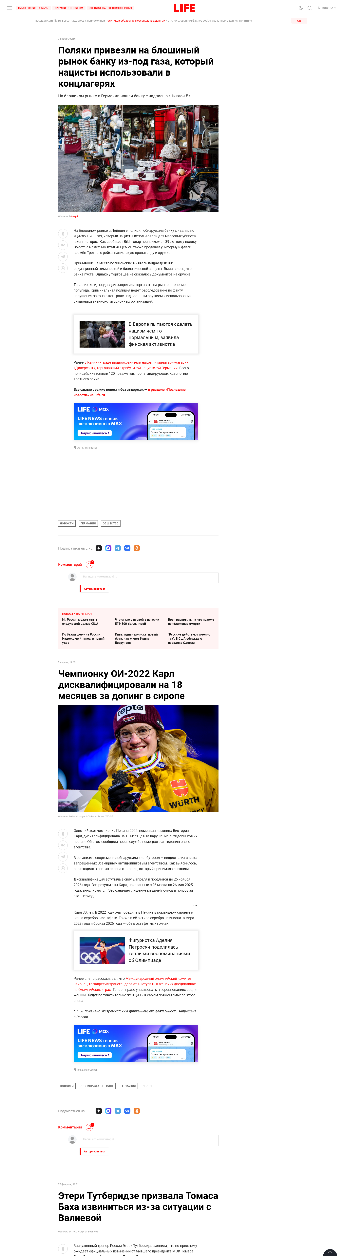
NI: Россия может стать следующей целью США (80, 621)
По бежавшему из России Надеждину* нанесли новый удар (83, 638)
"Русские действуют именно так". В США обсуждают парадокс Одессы (189, 638)
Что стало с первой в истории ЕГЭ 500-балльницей (137, 621)
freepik (74, 216)
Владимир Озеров (87, 1069)
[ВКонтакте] (127, 548)
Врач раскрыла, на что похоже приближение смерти (191, 621)
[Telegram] (118, 548)
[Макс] (108, 548)
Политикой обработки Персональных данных (135, 20)
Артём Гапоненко (87, 447)
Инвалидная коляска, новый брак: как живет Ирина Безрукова (136, 638)
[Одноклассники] (137, 548)
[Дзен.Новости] (99, 548)
